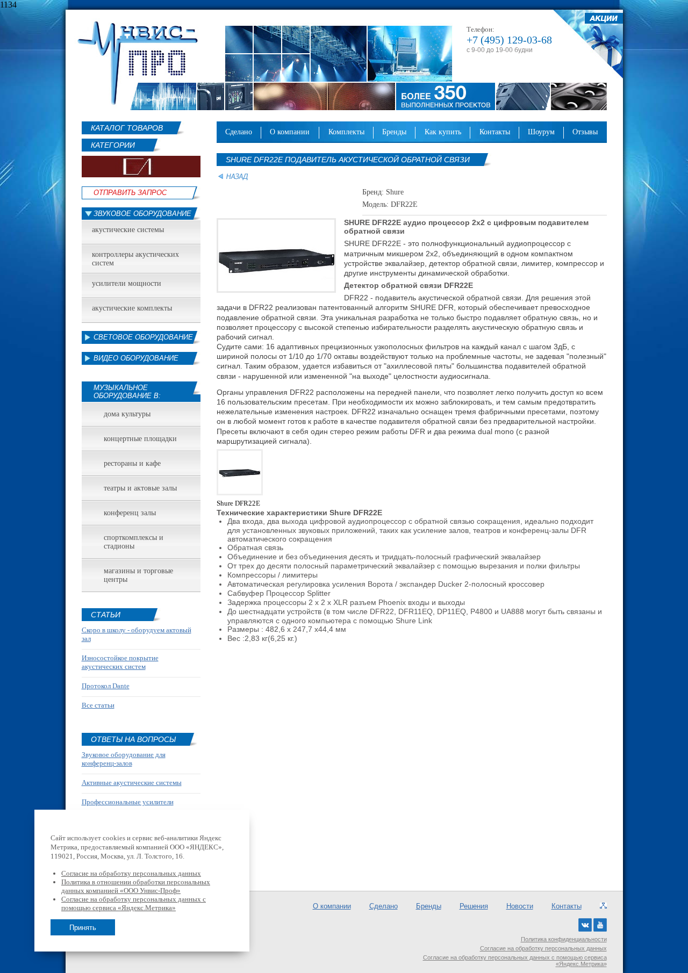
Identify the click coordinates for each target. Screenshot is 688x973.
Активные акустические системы (132, 783)
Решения (474, 906)
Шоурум (541, 132)
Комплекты (346, 132)
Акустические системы (128, 230)
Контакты (494, 132)
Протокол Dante (106, 686)
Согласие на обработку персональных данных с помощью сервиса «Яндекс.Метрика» (515, 960)
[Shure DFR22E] (241, 497)
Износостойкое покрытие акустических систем (120, 662)
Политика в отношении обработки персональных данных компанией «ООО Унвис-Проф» (135, 886)
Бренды (394, 132)
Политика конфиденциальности (564, 939)
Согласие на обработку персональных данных (543, 948)
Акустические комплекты (132, 308)
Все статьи (98, 705)
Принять (82, 928)
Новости (519, 906)
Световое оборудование (143, 337)
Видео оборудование (136, 358)
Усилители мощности (126, 283)
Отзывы (585, 132)
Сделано (238, 132)
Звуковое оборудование (142, 214)
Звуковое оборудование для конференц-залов (124, 759)
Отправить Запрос (130, 193)
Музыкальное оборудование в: (127, 392)
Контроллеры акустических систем (135, 258)
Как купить (443, 132)
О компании (290, 132)
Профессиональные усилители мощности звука (128, 806)
